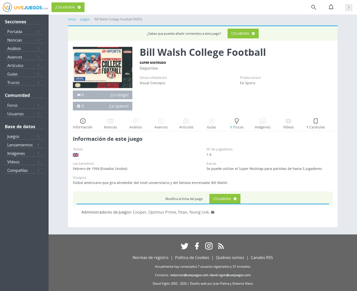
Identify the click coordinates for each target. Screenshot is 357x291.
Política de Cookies (192, 257)
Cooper (139, 212)
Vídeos (13, 162)
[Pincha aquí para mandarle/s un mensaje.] (213, 212)
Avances (14, 57)
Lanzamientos (20, 145)
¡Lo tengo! (119, 95)
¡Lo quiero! (118, 106)
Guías (12, 74)
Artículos (15, 65)
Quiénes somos (230, 257)
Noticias (14, 40)
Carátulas (315, 127)
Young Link (199, 212)
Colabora (240, 33)
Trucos (13, 82)
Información (83, 127)
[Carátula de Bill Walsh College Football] (102, 67)
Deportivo (149, 68)
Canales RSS (262, 257)
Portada (14, 31)
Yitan (182, 212)
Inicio (72, 19)
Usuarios (15, 113)
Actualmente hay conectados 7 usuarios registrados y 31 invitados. (203, 267)
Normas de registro (151, 257)
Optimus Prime (162, 212)
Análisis (14, 48)
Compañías (17, 170)
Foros (12, 105)
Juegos (13, 136)
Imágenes (16, 153)
